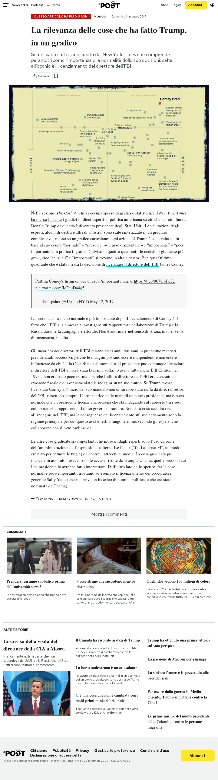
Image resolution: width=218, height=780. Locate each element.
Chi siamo (38, 750)
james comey (81, 499)
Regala (176, 5)
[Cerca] (48, 4)
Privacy (82, 750)
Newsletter (20, 5)
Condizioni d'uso (154, 750)
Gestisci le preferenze (114, 750)
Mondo (100, 16)
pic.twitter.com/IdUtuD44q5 (59, 288)
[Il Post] (109, 5)
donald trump (56, 499)
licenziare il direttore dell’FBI (132, 264)
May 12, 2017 (102, 301)
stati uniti (103, 499)
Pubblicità (62, 750)
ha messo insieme (46, 219)
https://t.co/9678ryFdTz (154, 281)
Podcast (37, 5)
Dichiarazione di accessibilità (56, 755)
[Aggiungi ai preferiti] (56, 76)
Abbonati (195, 5)
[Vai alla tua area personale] (212, 5)
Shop (165, 5)
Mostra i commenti (109, 514)
